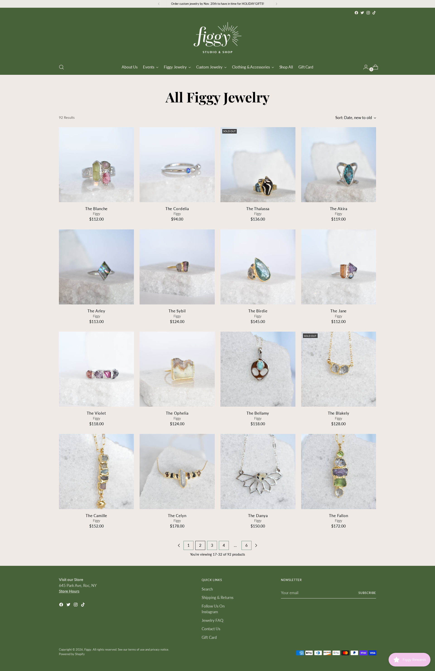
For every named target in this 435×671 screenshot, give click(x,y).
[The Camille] (96, 471)
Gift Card (209, 637)
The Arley (96, 311)
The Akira (339, 208)
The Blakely (338, 413)
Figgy (87, 649)
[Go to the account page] (364, 67)
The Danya (258, 515)
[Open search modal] (61, 67)
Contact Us (211, 628)
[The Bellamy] (257, 369)
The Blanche (96, 208)
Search (207, 589)
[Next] (276, 4)
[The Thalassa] (257, 164)
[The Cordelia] (177, 164)
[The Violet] (96, 369)
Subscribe (367, 593)
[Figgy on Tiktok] (374, 13)
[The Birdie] (257, 266)
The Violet (96, 413)
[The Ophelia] (177, 369)
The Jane (338, 311)
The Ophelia (177, 413)
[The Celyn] (177, 471)
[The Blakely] (338, 369)
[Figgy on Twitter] (362, 13)
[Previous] (159, 4)
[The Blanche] (96, 164)
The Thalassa (257, 208)
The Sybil (177, 311)
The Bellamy (257, 413)
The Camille (96, 515)
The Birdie (258, 311)
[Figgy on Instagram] (368, 13)
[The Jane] (338, 266)
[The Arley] (96, 266)
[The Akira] (338, 164)
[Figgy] (217, 37)
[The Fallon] (338, 471)
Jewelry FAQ (212, 620)
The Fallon (338, 515)
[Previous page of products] (179, 545)
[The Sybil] (177, 266)
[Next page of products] (256, 545)
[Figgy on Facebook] (356, 13)
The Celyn (177, 515)
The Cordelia (177, 208)
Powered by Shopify (72, 654)
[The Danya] (257, 471)
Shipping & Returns (217, 597)
